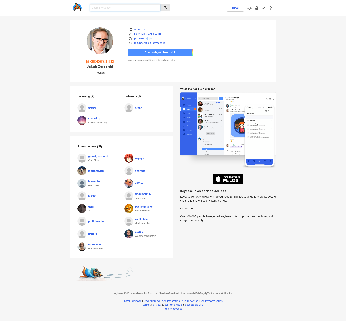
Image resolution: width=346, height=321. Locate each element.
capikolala (141, 219)
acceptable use (194, 305)
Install (235, 8)
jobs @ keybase (173, 309)
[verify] (263, 8)
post (151, 38)
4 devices (140, 29)
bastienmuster (144, 207)
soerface (140, 171)
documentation (171, 301)
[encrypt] (256, 8)
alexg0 (139, 232)
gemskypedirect (98, 156)
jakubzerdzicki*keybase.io (149, 43)
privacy (157, 305)
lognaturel (94, 244)
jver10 (92, 196)
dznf (91, 207)
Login (249, 8)
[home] (77, 6)
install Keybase (132, 301)
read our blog (151, 301)
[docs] (270, 8)
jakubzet (139, 38)
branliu (92, 234)
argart (92, 108)
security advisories (211, 301)
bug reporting (190, 301)
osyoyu (139, 158)
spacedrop (94, 118)
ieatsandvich (96, 171)
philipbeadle (96, 221)
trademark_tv (143, 194)
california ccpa (173, 305)
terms (146, 305)
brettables (94, 181)
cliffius (139, 183)
